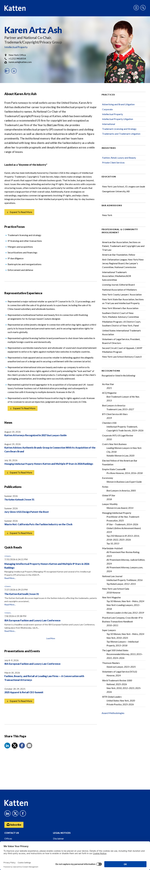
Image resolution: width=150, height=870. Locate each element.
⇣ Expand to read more (19, 212)
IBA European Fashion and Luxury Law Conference (32, 620)
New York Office (17, 54)
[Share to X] (15, 745)
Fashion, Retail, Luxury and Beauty (119, 157)
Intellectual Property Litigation (117, 119)
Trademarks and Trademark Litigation (121, 133)
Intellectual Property (16, 47)
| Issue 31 (19, 499)
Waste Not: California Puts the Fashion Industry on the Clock (38, 524)
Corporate (107, 109)
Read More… (10, 578)
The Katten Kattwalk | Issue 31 (21, 594)
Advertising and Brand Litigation (118, 104)
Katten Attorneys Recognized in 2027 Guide (35, 435)
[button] (7, 745)
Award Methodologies (113, 713)
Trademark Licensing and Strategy (119, 128)
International (108, 124)
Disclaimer (58, 838)
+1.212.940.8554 (17, 58)
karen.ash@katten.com (20, 62)
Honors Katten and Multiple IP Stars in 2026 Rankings (48, 463)
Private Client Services (113, 162)
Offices (8, 838)
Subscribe (15, 824)
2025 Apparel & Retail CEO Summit (23, 692)
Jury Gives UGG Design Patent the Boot (26, 511)
